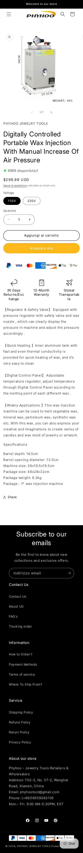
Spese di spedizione (15, 185)
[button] (9, 14)
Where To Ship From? (25, 684)
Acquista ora (41, 248)
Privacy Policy (20, 742)
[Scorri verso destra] (51, 112)
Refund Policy (20, 722)
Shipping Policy (21, 712)
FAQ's (13, 616)
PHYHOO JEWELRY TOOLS (34, 846)
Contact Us (17, 596)
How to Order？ (21, 654)
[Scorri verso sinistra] (32, 112)
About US (16, 606)
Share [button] (12, 497)
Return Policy (19, 732)
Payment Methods (23, 664)
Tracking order (20, 626)
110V (12, 201)
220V (31, 201)
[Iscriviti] (69, 573)
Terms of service (22, 674)
